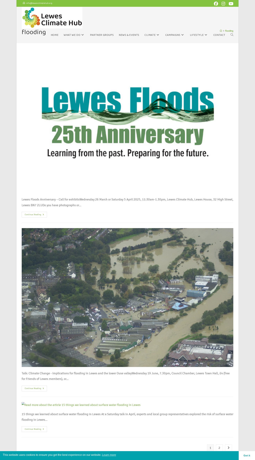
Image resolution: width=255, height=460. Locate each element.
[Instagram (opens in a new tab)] (224, 4)
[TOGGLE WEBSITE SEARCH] (232, 35)
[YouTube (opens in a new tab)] (230, 4)
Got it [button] (247, 455)
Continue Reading (36, 214)
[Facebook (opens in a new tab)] (216, 4)
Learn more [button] (109, 454)
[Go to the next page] (228, 447)
